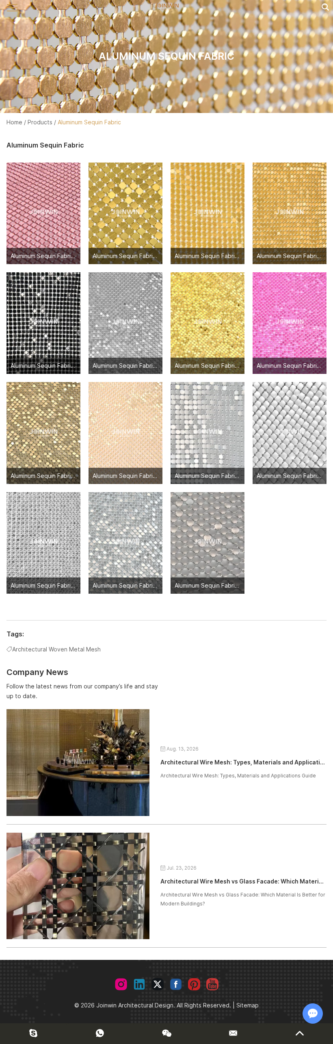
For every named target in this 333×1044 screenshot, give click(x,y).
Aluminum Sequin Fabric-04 (293, 255)
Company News (37, 672)
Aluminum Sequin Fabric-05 (47, 365)
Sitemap (247, 1005)
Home (14, 122)
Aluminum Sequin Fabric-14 (129, 585)
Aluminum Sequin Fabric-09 (47, 475)
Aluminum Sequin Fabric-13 (46, 585)
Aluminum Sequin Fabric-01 (47, 255)
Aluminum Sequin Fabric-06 (129, 365)
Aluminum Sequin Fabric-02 (129, 255)
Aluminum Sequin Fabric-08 (293, 365)
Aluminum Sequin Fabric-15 (211, 585)
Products (40, 122)
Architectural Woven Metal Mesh (56, 649)
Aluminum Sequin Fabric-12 (293, 475)
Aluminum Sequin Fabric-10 (129, 475)
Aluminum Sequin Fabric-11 (210, 475)
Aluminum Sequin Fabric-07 (211, 365)
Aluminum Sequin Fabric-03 (211, 255)
